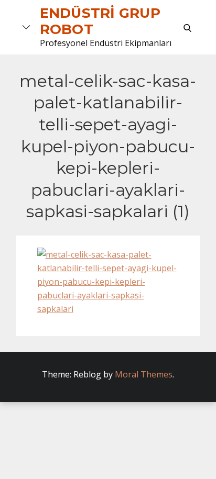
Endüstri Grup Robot (100, 21)
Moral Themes (143, 374)
